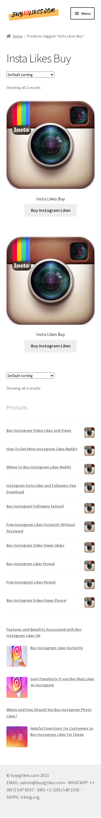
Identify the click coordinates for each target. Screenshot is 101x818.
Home (18, 36)
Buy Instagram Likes (50, 210)
